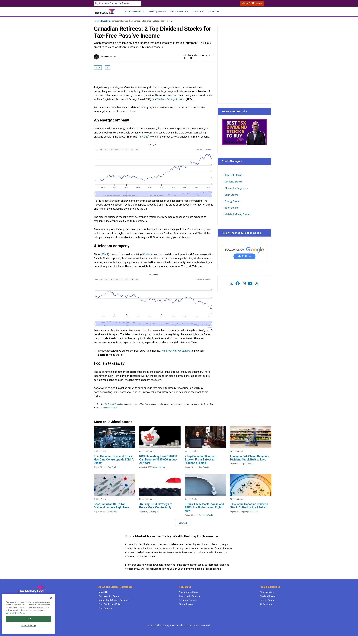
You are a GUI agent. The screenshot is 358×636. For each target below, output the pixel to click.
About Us (197, 11)
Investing (105, 21)
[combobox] (136, 3)
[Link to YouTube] (250, 283)
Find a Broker (186, 604)
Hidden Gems (267, 600)
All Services (266, 604)
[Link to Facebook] (237, 283)
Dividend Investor (269, 596)
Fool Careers (105, 608)
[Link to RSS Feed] (256, 283)
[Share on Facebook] (184, 58)
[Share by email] (191, 58)
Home (96, 21)
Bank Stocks (231, 194)
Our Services (213, 11)
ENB (98, 67)
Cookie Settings (28, 626)
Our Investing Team (108, 596)
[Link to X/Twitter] (231, 283)
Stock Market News (134, 11)
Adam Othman (107, 56)
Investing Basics (156, 11)
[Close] (51, 598)
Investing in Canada (189, 596)
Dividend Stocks (233, 181)
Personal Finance (178, 11)
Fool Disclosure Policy (110, 604)
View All (183, 523)
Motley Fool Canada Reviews (113, 600)
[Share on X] (188, 58)
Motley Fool (252, 3)
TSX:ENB (143, 136)
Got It (28, 619)
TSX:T (105, 254)
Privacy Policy (19, 613)
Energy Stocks (233, 201)
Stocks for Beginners (236, 188)
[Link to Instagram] (244, 283)
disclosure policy (110, 407)
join (176, 350)
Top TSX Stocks (233, 175)
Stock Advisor (267, 592)
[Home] (2, 581)
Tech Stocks (232, 207)
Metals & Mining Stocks (238, 214)
